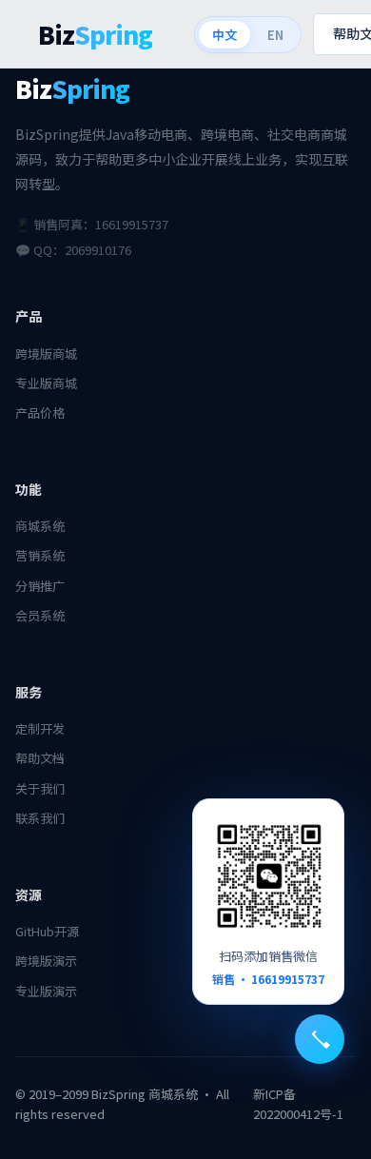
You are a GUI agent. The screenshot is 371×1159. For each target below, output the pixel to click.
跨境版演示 (46, 961)
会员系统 (40, 615)
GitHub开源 (47, 931)
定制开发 (40, 728)
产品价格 (40, 412)
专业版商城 (46, 383)
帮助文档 (40, 758)
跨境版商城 (46, 353)
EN (275, 35)
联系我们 (40, 818)
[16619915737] (319, 1039)
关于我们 (40, 788)
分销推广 (40, 586)
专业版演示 (46, 991)
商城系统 (40, 526)
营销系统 (40, 555)
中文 (224, 35)
